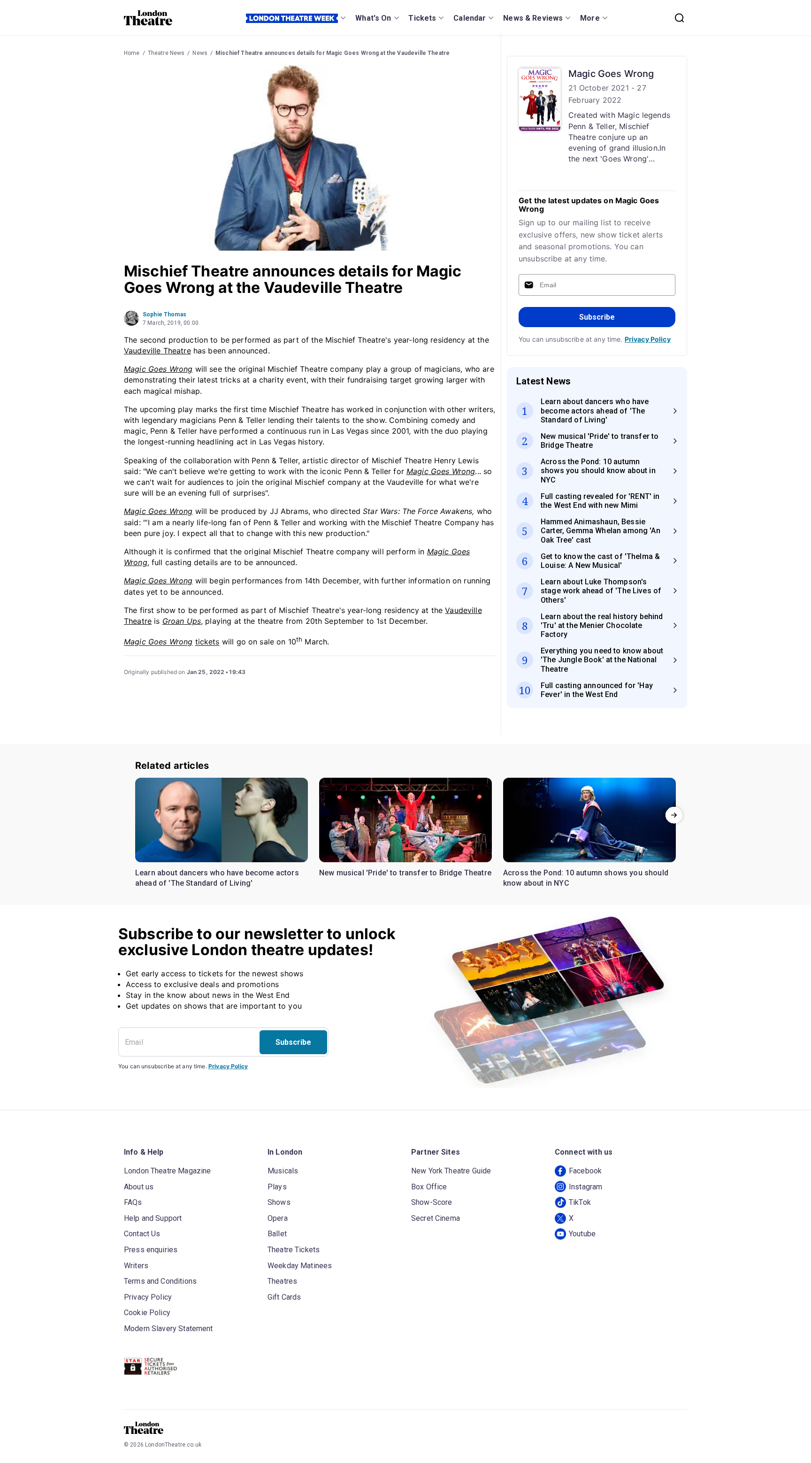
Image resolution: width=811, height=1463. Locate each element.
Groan (173, 621)
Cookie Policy (147, 1312)
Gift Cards (284, 1297)
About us (138, 1186)
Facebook (585, 1170)
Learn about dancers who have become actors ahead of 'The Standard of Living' (217, 878)
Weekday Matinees (300, 1265)
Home (132, 53)
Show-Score (431, 1202)
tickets (207, 642)
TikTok (580, 1202)
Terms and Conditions (160, 1281)
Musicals (283, 1170)
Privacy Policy (648, 339)
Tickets (422, 18)
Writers (136, 1265)
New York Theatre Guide (451, 1170)
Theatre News (166, 53)
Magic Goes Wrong (158, 369)
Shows (279, 1202)
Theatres (282, 1281)
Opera (278, 1218)
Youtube (582, 1233)
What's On (373, 18)
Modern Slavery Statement (168, 1328)
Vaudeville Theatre (157, 350)
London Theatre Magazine (167, 1170)
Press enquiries (150, 1249)
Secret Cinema (435, 1218)
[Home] (148, 17)
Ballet (277, 1233)
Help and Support (153, 1218)
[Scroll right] (674, 815)
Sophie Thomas (164, 314)
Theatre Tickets (294, 1249)
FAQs (133, 1202)
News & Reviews (533, 18)
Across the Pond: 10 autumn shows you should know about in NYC (585, 878)
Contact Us (142, 1233)
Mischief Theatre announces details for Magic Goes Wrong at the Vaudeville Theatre (332, 53)
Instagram (585, 1186)
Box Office (429, 1186)
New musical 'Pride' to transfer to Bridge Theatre (405, 872)
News (199, 53)
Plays (277, 1186)
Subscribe (597, 317)
